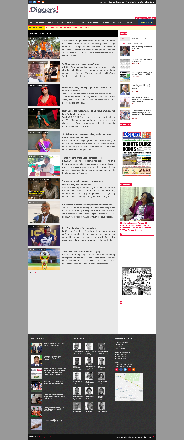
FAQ (148, 18)
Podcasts (117, 22)
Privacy (145, 437)
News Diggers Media (45, 437)
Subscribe (142, 18)
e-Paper (106, 22)
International (120, 2)
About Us (133, 2)
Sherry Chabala (102, 381)
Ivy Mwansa (77, 411)
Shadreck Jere (77, 381)
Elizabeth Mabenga (100, 396)
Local (50, 22)
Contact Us (138, 437)
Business (71, 22)
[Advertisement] (115, 11)
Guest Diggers (103, 2)
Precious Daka (90, 396)
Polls (127, 2)
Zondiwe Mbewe (103, 351)
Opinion (60, 22)
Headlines (40, 22)
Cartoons (112, 2)
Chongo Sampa (78, 396)
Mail (150, 437)
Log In (153, 18)
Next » (37, 273)
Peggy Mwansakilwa (89, 381)
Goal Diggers (93, 22)
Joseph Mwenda (78, 351)
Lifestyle (128, 22)
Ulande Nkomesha (76, 367)
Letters (118, 437)
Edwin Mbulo (89, 411)
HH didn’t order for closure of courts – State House (67, 28)
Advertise (141, 2)
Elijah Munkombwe (101, 367)
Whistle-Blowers (150, 2)
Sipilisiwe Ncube (91, 351)
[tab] (125, 39)
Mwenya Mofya (90, 366)
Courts (81, 22)
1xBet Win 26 (146, 22)
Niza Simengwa (102, 411)
